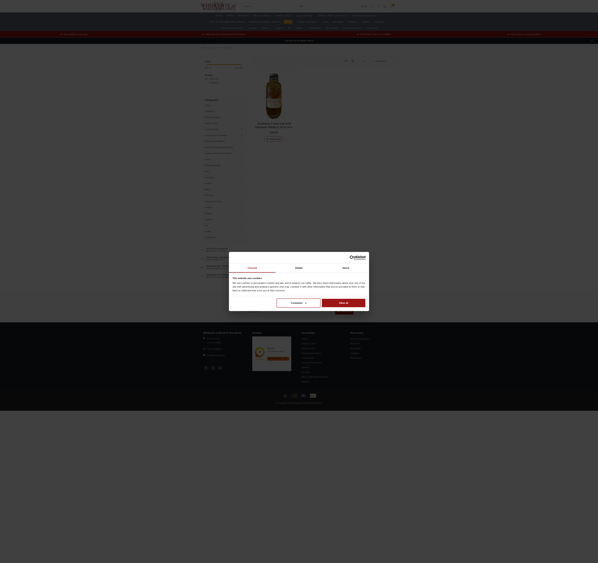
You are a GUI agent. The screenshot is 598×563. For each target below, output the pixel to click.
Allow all (343, 303)
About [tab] (345, 268)
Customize (297, 303)
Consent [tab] (252, 268)
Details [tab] (299, 268)
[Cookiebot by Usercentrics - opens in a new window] (352, 257)
